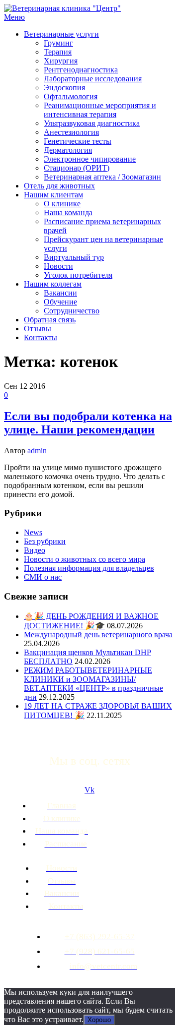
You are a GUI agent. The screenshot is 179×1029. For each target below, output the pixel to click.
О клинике (62, 203)
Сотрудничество (71, 310)
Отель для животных (59, 186)
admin (37, 450)
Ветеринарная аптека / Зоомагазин (102, 177)
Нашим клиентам (53, 194)
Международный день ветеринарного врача (98, 634)
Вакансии (60, 293)
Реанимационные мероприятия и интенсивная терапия (100, 110)
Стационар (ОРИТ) (76, 168)
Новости (58, 266)
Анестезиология (71, 132)
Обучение (60, 302)
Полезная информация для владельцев (89, 568)
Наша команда (68, 212)
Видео (34, 550)
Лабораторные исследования (93, 78)
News (33, 532)
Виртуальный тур (74, 257)
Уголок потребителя (78, 275)
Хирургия (61, 61)
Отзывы (37, 328)
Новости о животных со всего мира (84, 559)
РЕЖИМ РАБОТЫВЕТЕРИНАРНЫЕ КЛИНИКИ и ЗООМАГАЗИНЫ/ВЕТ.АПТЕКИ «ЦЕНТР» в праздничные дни (93, 683)
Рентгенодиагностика (81, 69)
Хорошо (99, 1020)
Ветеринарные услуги (61, 34)
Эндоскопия (64, 87)
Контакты (40, 337)
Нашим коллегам (53, 284)
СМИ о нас (43, 577)
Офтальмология (70, 96)
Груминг (58, 43)
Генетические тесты (77, 141)
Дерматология (68, 150)
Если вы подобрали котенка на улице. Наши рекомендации (88, 423)
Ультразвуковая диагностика (92, 123)
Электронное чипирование (90, 159)
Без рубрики (45, 541)
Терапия (58, 52)
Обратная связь (50, 319)
